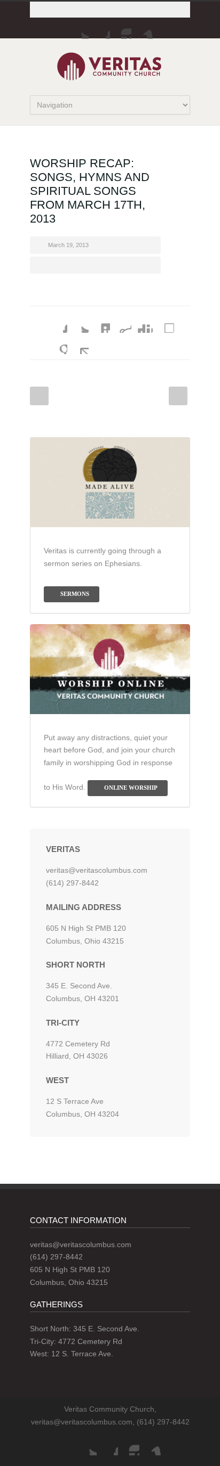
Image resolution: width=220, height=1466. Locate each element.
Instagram (120, 28)
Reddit (120, 322)
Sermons (74, 594)
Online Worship (131, 787)
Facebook (99, 28)
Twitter (78, 28)
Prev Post (39, 396)
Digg (142, 322)
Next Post (178, 396)
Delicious (163, 322)
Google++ (56, 343)
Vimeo (142, 28)
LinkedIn (99, 322)
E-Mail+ (78, 343)
